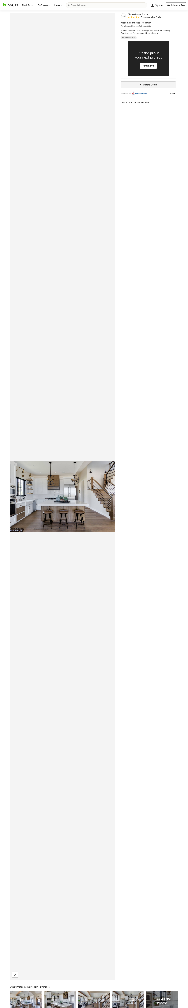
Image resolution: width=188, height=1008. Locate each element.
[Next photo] (111, 496)
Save (71, 974)
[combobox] (106, 5)
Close (172, 93)
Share (57, 974)
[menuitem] (28, 5)
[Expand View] (15, 974)
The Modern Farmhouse (38, 986)
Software (43, 5)
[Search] (68, 5)
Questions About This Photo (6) (135, 102)
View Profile (156, 17)
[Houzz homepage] (10, 5)
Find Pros (27, 5)
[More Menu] (110, 974)
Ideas (57, 5)
